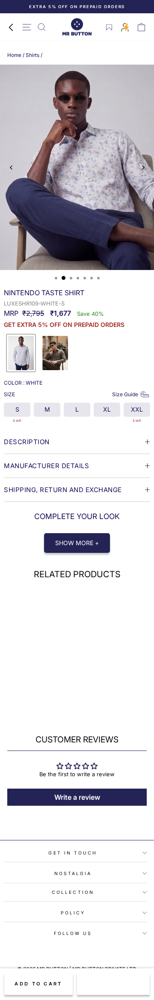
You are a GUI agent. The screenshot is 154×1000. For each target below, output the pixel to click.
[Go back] (10, 27)
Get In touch (72, 852)
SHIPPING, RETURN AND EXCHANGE (63, 490)
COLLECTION (73, 892)
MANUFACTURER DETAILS (46, 466)
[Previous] (11, 167)
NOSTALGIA (73, 873)
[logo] (77, 27)
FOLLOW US (73, 933)
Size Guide (125, 394)
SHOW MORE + (77, 542)
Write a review (77, 797)
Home (14, 55)
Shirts (32, 55)
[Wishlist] (109, 27)
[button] (21, 353)
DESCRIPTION (27, 442)
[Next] (143, 167)
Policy (73, 912)
